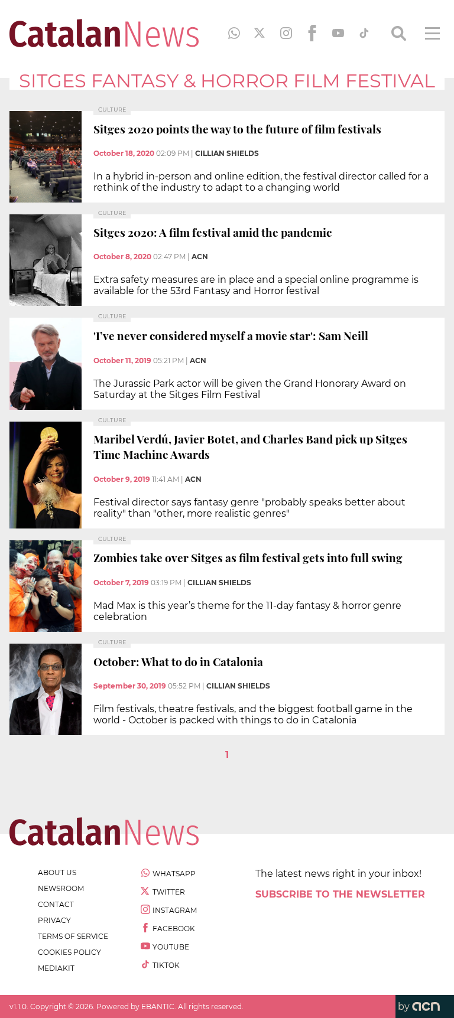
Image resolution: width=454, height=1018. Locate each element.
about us (57, 872)
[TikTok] (364, 33)
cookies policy (69, 952)
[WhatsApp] (234, 33)
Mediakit (56, 968)
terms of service (73, 936)
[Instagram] (286, 33)
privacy (54, 920)
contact (56, 904)
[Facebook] (312, 33)
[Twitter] (260, 33)
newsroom (61, 888)
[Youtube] (338, 33)
